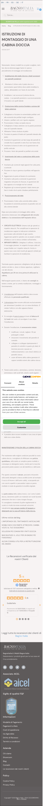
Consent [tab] (7, 383)
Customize (21, 427)
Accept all (21, 422)
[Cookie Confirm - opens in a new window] (32, 377)
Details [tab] (35, 383)
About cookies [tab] (21, 383)
